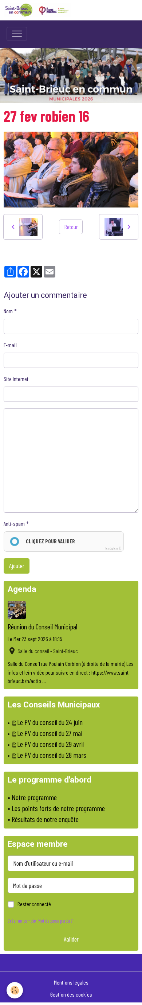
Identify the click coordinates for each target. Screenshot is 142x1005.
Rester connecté (34, 903)
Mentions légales (71, 982)
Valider (71, 939)
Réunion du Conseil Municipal (42, 626)
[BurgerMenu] (17, 34)
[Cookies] (15, 990)
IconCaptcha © (113, 548)
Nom (8, 310)
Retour (71, 226)
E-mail (10, 344)
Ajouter (16, 566)
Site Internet (16, 378)
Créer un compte (22, 921)
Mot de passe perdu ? (55, 921)
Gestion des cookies (71, 994)
